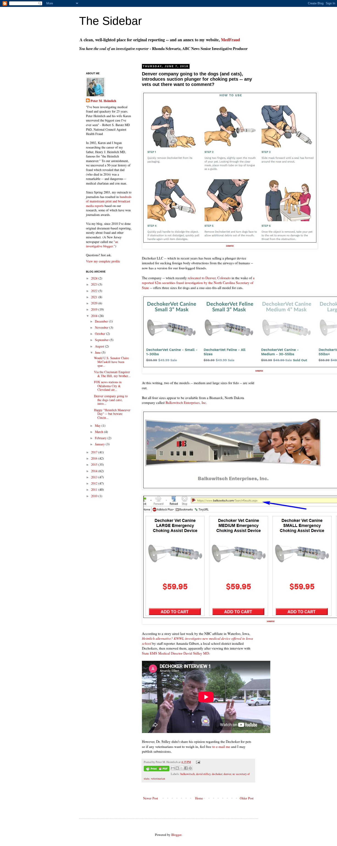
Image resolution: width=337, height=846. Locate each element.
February (101, 438)
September (102, 340)
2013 (94, 477)
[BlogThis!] (177, 768)
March (99, 432)
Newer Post (150, 798)
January (100, 444)
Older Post (247, 798)
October (100, 333)
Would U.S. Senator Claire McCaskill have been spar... (111, 362)
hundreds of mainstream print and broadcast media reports (108, 201)
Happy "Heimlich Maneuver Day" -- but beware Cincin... (112, 414)
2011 (94, 489)
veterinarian (158, 778)
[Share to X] (181, 768)
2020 (94, 303)
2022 (94, 291)
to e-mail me (221, 746)
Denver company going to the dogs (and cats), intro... (111, 400)
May (98, 425)
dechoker (217, 774)
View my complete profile (103, 261)
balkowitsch (187, 774)
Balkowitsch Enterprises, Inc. (186, 402)
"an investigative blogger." (102, 244)
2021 (94, 297)
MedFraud (230, 40)
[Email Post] (197, 762)
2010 (94, 496)
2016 (94, 458)
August (100, 346)
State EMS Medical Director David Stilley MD (175, 653)
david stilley (203, 774)
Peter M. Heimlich (103, 101)
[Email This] (173, 768)
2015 (94, 464)
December (102, 321)
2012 (94, 483)
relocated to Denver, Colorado (209, 278)
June (98, 352)
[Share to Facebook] (186, 768)
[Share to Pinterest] (190, 768)
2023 (94, 284)
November (102, 327)
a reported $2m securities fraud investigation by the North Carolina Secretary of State (198, 283)
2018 (94, 316)
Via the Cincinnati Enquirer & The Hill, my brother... (112, 374)
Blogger (176, 834)
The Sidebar (110, 20)
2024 (94, 278)
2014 (94, 471)
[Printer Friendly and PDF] (156, 769)
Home (199, 798)
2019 (94, 309)
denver (227, 774)
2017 (94, 452)
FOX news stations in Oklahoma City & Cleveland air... (108, 386)
